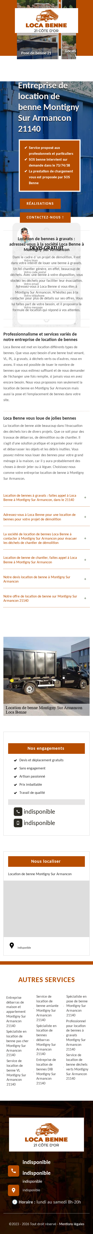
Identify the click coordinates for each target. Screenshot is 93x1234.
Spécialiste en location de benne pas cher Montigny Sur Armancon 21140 (17, 1043)
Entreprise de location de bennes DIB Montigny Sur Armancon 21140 (46, 1071)
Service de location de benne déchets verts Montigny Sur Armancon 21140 (77, 1067)
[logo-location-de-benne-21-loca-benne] (46, 20)
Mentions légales (71, 1224)
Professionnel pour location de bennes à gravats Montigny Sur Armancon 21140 (76, 1035)
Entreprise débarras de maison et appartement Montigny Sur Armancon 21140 (16, 1012)
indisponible (38, 812)
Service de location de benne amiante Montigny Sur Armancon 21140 (47, 1008)
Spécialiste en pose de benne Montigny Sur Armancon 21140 (77, 1006)
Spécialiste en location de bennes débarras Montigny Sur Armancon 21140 (46, 1040)
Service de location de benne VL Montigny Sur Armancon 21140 (16, 1072)
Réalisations (40, 204)
